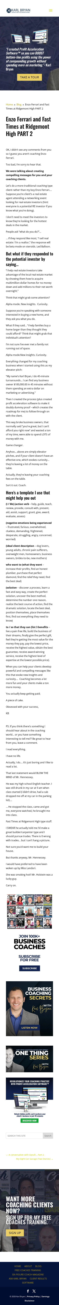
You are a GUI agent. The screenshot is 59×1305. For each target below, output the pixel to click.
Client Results (38, 1278)
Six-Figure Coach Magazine (28, 1274)
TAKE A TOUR (29, 77)
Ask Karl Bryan (17, 1278)
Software (28, 1282)
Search (47, 1135)
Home (17, 1266)
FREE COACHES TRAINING (28, 1270)
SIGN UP (15, 1233)
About (28, 1266)
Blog (38, 1266)
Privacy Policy (33, 1296)
